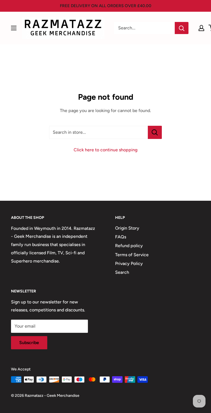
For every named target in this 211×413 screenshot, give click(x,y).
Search (122, 272)
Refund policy (129, 245)
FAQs (120, 236)
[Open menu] (13, 28)
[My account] (201, 28)
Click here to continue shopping (105, 149)
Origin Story (127, 228)
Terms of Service (132, 254)
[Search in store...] (155, 132)
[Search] (181, 28)
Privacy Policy (129, 263)
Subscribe (29, 342)
